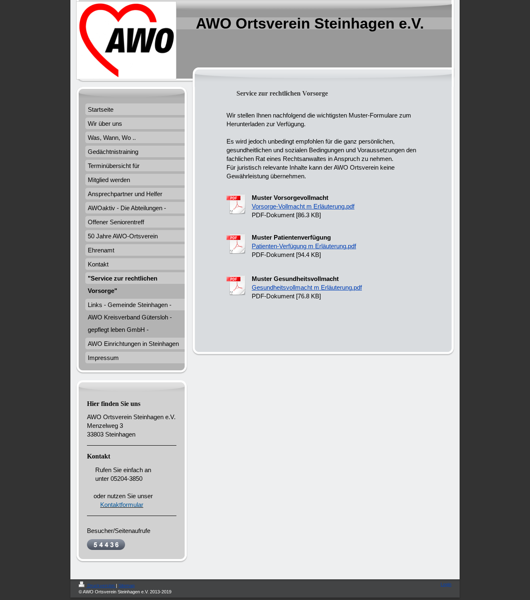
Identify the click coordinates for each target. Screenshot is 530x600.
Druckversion (101, 585)
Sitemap (126, 585)
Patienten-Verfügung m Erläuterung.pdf (304, 246)
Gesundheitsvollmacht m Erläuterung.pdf (307, 287)
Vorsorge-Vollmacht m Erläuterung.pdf (303, 206)
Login (446, 584)
